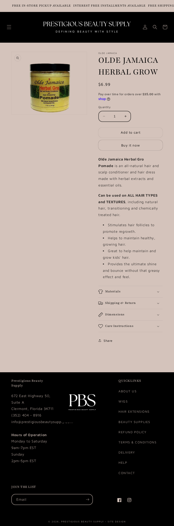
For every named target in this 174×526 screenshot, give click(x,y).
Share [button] (108, 340)
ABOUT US (127, 391)
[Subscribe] (87, 499)
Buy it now (130, 145)
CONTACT (126, 473)
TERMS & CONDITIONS (137, 442)
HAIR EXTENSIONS (134, 411)
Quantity (104, 107)
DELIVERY (126, 452)
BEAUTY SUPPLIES (134, 422)
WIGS (123, 401)
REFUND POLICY (132, 432)
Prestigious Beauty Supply (82, 521)
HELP (122, 462)
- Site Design (115, 521)
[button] (9, 27)
